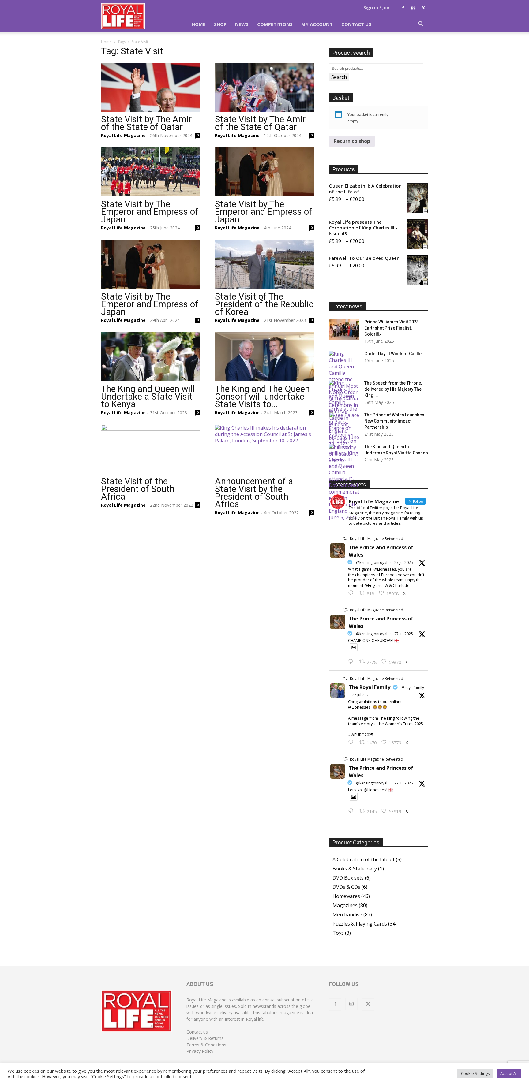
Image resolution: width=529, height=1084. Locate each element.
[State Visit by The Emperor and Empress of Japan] (150, 171)
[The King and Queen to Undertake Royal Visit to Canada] (344, 482)
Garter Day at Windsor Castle (393, 353)
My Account (317, 24)
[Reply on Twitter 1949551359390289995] (352, 743)
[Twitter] (423, 8)
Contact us (197, 1032)
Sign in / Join (377, 7)
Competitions (275, 24)
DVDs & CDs (346, 887)
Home (198, 24)
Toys (338, 932)
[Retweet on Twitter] (345, 538)
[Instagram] (413, 8)
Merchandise (347, 914)
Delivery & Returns (204, 1038)
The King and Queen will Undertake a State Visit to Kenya (148, 396)
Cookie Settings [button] (475, 1073)
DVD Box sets (348, 877)
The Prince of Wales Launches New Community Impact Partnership (394, 421)
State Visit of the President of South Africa (137, 489)
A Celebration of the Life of (363, 859)
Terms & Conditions (206, 1045)
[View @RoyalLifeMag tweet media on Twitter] (354, 647)
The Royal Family (369, 687)
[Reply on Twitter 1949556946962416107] (352, 593)
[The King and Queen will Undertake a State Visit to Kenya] (150, 356)
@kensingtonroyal (371, 562)
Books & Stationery (354, 868)
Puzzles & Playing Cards (359, 923)
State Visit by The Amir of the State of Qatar (146, 123)
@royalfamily (412, 687)
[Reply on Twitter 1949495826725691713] (352, 811)
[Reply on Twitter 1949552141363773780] (352, 662)
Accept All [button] (509, 1073)
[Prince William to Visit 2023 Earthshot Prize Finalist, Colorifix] (344, 329)
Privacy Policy (199, 1051)
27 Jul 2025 (403, 562)
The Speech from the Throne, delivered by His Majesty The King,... (393, 389)
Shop (220, 24)
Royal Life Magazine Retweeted (376, 538)
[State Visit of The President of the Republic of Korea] (264, 264)
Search (339, 77)
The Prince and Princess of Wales (381, 551)
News (242, 24)
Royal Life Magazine (123, 135)
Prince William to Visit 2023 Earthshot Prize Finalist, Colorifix (391, 328)
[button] (420, 24)
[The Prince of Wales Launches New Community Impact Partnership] (344, 422)
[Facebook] (403, 8)
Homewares (346, 896)
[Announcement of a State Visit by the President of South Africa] (264, 449)
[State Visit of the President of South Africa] (150, 449)
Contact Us (356, 24)
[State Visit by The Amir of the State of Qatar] (150, 87)
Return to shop (352, 141)
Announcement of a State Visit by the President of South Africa (254, 492)
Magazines (345, 905)
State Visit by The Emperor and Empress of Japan (149, 212)
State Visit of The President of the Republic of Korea (264, 304)
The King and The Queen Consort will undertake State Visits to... (262, 396)
